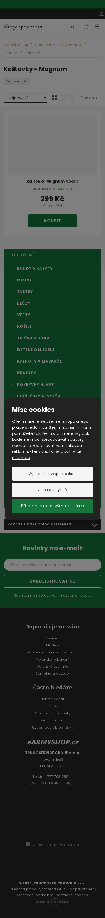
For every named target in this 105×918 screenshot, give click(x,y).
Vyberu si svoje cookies (52, 474)
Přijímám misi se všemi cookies (52, 506)
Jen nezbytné (52, 490)
